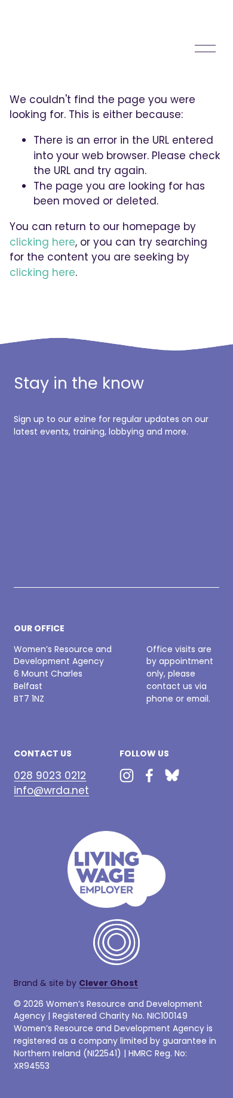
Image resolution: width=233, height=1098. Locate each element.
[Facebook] (149, 775)
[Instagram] (126, 775)
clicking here (42, 242)
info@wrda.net (51, 790)
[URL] (172, 775)
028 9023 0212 (50, 775)
